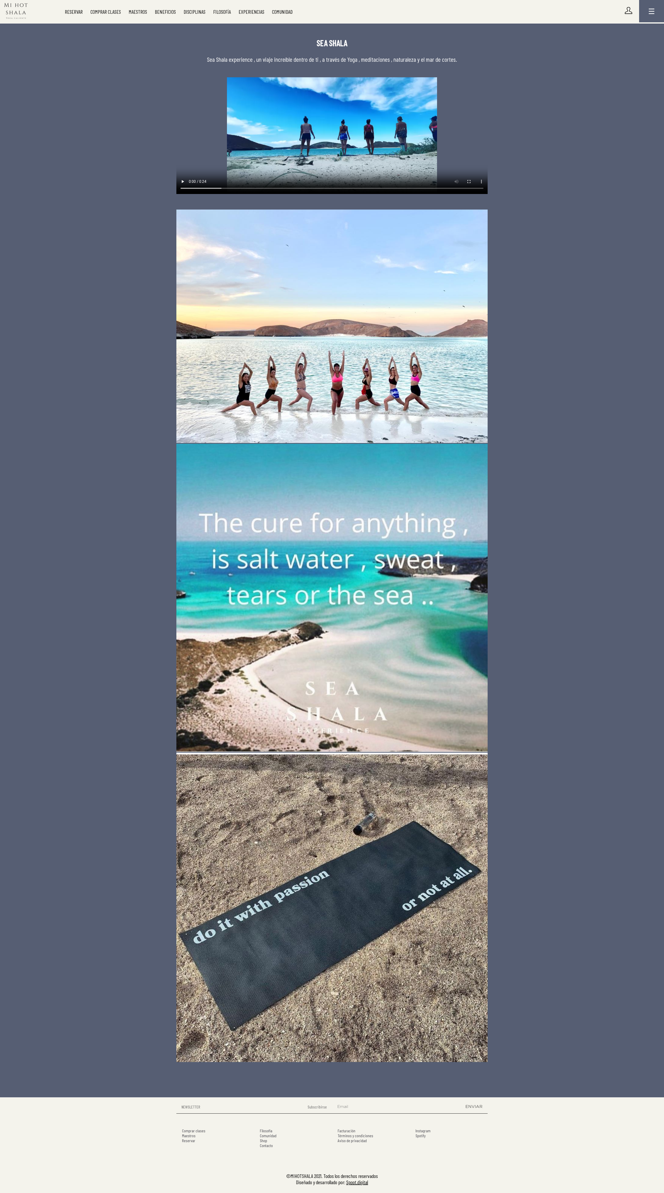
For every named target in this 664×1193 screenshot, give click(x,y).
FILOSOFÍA (222, 12)
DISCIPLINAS (194, 12)
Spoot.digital (357, 1182)
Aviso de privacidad (352, 1140)
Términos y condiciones (355, 1135)
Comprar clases (193, 1130)
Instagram (423, 1130)
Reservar (188, 1140)
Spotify (421, 1135)
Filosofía (266, 1130)
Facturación (346, 1130)
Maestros (189, 1135)
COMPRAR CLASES (106, 12)
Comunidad (268, 1135)
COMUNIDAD (282, 12)
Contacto (266, 1145)
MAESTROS (138, 12)
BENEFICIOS (165, 12)
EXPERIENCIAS (251, 12)
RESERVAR (74, 12)
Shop (263, 1140)
